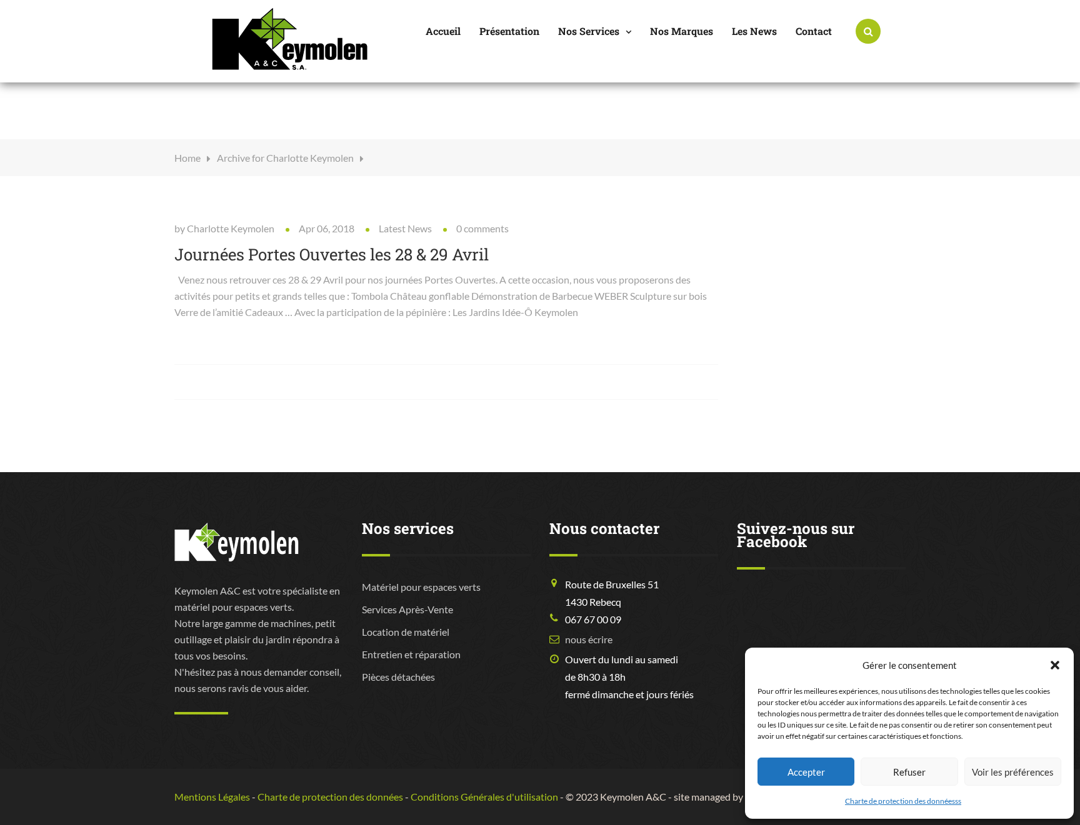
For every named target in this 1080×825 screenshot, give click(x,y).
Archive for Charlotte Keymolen (285, 158)
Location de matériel (405, 632)
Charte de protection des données (330, 797)
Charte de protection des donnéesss (903, 801)
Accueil (443, 30)
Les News (754, 30)
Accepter (806, 772)
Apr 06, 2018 (326, 228)
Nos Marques (681, 30)
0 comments (482, 228)
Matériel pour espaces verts (421, 587)
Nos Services (588, 30)
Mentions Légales (212, 797)
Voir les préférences (1013, 772)
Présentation (509, 30)
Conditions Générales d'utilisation (484, 797)
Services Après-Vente (407, 609)
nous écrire (588, 639)
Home (187, 158)
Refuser (909, 772)
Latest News (405, 228)
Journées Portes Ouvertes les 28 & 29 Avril (331, 254)
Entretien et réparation (411, 654)
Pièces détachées (398, 677)
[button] (1055, 665)
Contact (814, 30)
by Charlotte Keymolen (224, 228)
